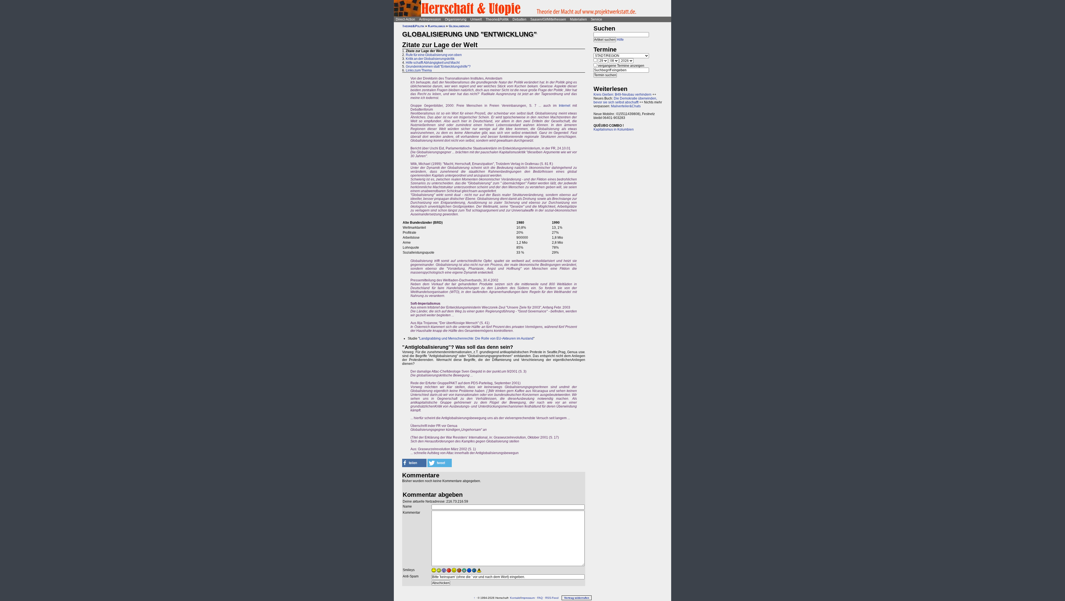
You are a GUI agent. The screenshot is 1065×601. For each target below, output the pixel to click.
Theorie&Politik (497, 19)
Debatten (519, 19)
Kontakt (515, 597)
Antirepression (430, 19)
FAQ (540, 597)
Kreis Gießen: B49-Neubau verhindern (622, 94)
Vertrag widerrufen (576, 597)
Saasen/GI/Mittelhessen (548, 19)
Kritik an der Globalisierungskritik (430, 59)
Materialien (578, 19)
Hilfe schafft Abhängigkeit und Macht (433, 63)
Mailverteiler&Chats (626, 106)
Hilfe (620, 40)
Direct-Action (405, 19)
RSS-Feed (552, 597)
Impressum (528, 597)
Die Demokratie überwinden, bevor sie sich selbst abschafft (625, 100)
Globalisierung (459, 26)
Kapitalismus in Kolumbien (614, 129)
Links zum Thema (419, 70)
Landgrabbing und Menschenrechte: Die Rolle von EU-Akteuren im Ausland (476, 338)
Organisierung (455, 19)
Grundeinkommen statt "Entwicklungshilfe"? (438, 66)
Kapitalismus (436, 26)
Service (596, 19)
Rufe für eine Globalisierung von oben (434, 55)
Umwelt (476, 19)
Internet (564, 106)
